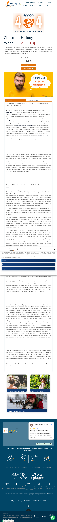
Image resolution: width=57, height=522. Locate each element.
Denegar (4, 264)
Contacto (48, 5)
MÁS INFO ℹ (29, 65)
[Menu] (28, 506)
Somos (39, 5)
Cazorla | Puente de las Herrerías (17, 391)
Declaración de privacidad (28, 273)
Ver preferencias (6, 268)
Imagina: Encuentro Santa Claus (17, 411)
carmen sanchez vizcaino (41, 424)
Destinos (48, 2)
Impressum (36, 273)
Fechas (25, 5)
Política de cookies (19, 273)
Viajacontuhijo (30, 2)
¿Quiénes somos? (34, 495)
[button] (55, 249)
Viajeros (32, 5)
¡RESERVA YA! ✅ (29, 68)
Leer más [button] (32, 437)
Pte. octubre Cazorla (37, 391)
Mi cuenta (40, 2)
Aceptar (4, 260)
